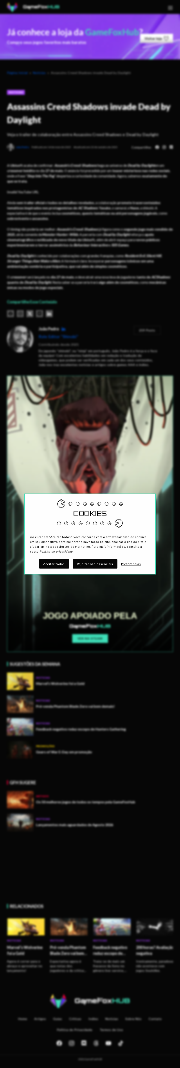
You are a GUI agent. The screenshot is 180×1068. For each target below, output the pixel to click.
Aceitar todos (54, 564)
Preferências (131, 564)
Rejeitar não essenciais (95, 564)
